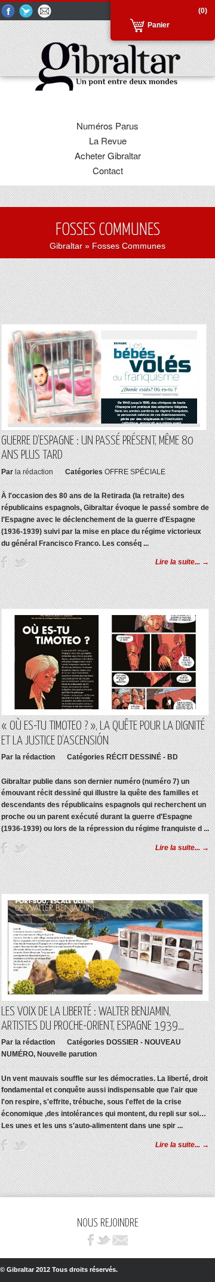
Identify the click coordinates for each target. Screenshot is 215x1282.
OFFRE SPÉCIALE (135, 472)
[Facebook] (8, 11)
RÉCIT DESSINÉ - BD (142, 757)
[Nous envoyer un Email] (45, 11)
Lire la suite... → (182, 562)
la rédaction (34, 472)
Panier (159, 25)
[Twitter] (27, 11)
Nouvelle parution (67, 1054)
